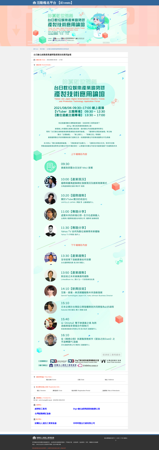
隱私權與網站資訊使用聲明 (39, 448)
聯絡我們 (63, 448)
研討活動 (42, 49)
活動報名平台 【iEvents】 (55, 2)
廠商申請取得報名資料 (54, 448)
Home (36, 49)
